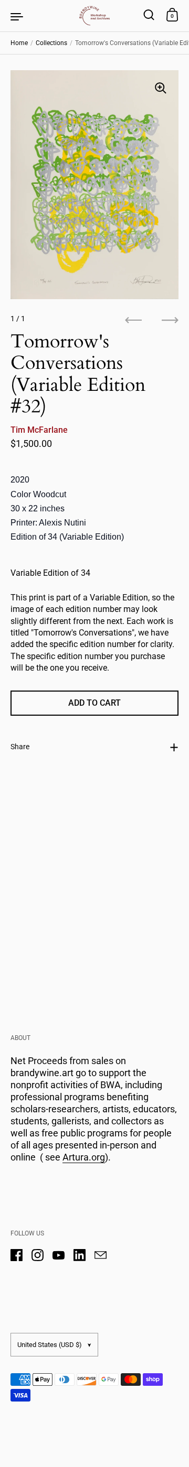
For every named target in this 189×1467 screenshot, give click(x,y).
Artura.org (83, 1157)
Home (19, 43)
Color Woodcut (38, 494)
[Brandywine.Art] (94, 15)
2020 (19, 479)
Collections (51, 43)
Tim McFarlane (39, 430)
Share (19, 746)
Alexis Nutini (62, 522)
